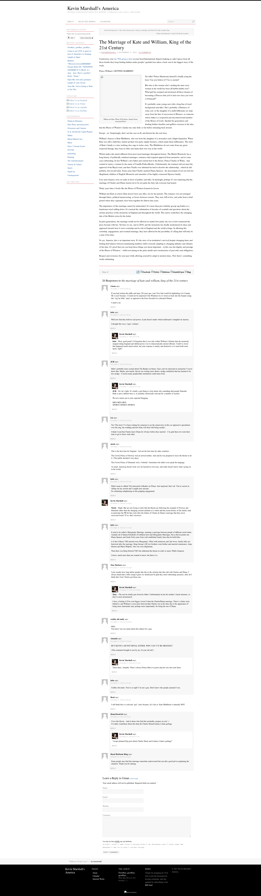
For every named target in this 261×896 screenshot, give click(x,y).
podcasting (72, 153)
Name (106, 788)
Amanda (114, 638)
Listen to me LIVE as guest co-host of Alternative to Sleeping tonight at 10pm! (80, 54)
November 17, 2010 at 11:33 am (121, 528)
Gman (125, 778)
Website (106, 806)
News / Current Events (76, 146)
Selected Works (87, 22)
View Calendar (86, 38)
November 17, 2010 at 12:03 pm (121, 567)
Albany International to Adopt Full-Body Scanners (172, 33)
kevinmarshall (108, 52)
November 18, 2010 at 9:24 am (120, 717)
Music (70, 142)
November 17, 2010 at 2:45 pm (121, 683)
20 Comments (145, 52)
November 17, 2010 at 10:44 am (121, 446)
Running (71, 157)
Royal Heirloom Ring (119, 754)
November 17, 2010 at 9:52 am (129, 336)
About (70, 22)
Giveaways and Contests (77, 128)
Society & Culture (75, 164)
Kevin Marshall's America (93, 8)
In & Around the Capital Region (80, 131)
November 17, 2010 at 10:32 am (121, 420)
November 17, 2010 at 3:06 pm (121, 700)
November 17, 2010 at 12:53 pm (129, 663)
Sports (70, 168)
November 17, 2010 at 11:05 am (121, 503)
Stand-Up (71, 171)
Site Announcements (75, 160)
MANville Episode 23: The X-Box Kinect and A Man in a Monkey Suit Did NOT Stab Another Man (137, 30)
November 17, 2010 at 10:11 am (129, 386)
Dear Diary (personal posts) (78, 124)
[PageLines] (130, 892)
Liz (112, 417)
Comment (106, 815)
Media (70, 135)
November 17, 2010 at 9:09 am (120, 289)
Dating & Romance (75, 121)
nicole (113, 444)
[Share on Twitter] (155, 272)
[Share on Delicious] (165, 272)
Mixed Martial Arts (75, 139)
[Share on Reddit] (138, 272)
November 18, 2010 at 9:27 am (129, 736)
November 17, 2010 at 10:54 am (121, 481)
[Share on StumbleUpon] (177, 272)
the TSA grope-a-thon (123, 58)
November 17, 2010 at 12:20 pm (129, 590)
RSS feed (148, 885)
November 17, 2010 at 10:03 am (121, 364)
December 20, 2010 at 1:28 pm (120, 757)
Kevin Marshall (125, 334)
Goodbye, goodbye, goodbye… (80, 47)
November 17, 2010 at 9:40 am (120, 315)
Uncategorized (73, 175)
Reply (113, 307)
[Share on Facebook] (145, 272)
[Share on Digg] (188, 272)
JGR (112, 361)
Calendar (105, 22)
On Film (71, 149)
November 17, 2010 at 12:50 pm (121, 641)
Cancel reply (134, 778)
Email (106, 797)
